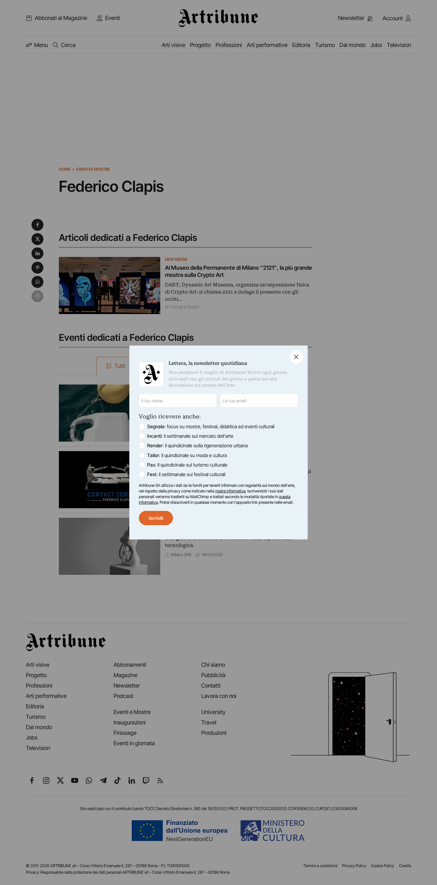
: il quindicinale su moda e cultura (187, 455)
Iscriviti (156, 518)
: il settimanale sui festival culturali (186, 474)
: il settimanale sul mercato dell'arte (190, 436)
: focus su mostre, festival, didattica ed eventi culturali (210, 426)
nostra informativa (230, 491)
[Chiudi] (296, 357)
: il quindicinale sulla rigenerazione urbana (197, 445)
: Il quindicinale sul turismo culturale (187, 465)
